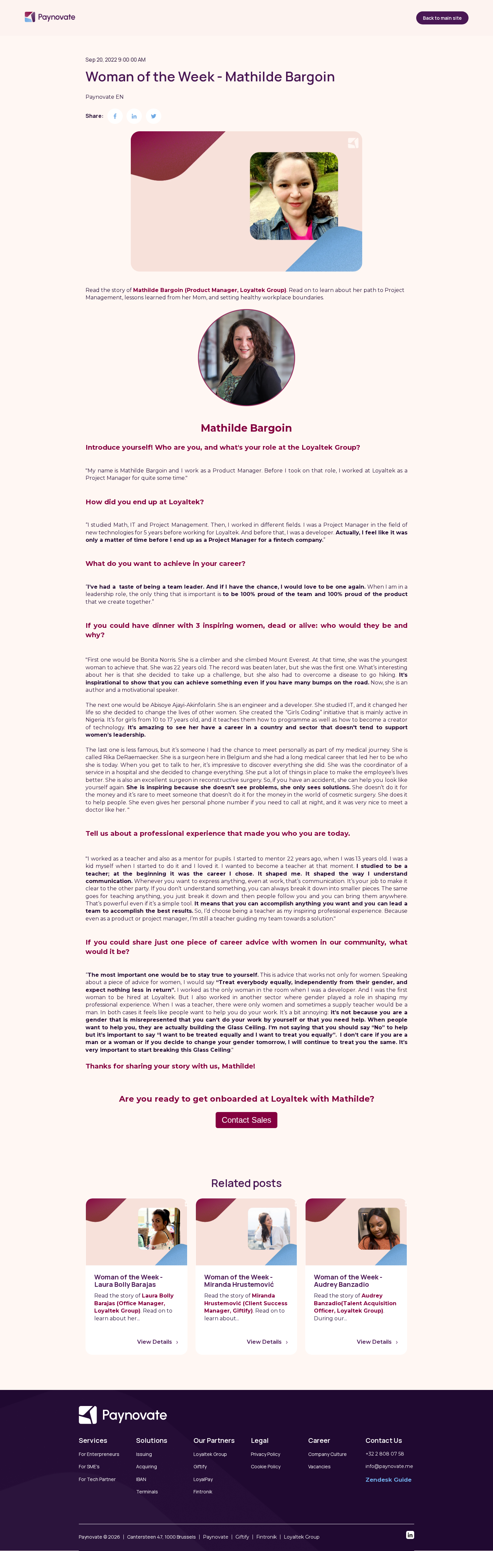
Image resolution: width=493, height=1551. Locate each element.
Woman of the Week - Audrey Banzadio (348, 1280)
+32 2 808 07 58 (385, 1454)
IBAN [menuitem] (141, 1479)
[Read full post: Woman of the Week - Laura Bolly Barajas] (136, 1231)
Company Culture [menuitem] (327, 1454)
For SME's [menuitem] (89, 1466)
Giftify (242, 1537)
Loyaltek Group (302, 1537)
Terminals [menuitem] (147, 1491)
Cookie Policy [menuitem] (265, 1466)
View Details (154, 1342)
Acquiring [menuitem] (146, 1466)
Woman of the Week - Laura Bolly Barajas (128, 1280)
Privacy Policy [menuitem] (265, 1454)
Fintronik (266, 1537)
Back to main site (442, 18)
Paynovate (215, 1537)
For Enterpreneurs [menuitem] (99, 1454)
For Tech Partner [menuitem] (97, 1479)
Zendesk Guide (389, 1479)
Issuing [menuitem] (144, 1454)
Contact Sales (246, 1119)
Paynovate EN (105, 97)
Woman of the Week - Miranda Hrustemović (239, 1280)
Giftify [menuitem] (200, 1466)
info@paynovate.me (389, 1466)
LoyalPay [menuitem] (203, 1479)
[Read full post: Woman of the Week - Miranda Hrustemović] (246, 1231)
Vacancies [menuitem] (319, 1466)
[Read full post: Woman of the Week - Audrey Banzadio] (356, 1231)
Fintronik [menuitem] (203, 1491)
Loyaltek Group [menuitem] (210, 1454)
